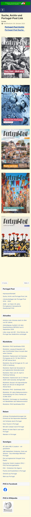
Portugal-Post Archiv (14, 27)
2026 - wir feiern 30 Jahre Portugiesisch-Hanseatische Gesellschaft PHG (12, 306)
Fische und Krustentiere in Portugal (14, 471)
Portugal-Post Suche (15, 30)
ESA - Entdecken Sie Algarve (12, 468)
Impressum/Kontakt (9, 293)
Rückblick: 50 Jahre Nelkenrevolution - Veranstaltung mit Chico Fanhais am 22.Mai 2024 (15, 394)
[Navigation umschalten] (2, 10)
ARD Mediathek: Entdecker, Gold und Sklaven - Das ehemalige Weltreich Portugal (15, 453)
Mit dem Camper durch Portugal (13, 427)
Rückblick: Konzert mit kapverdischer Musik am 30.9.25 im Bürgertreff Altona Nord (15, 385)
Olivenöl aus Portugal (10, 474)
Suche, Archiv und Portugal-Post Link (15, 296)
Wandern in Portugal (9, 434)
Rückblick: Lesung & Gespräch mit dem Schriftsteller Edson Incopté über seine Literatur (15, 351)
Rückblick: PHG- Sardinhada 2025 (14, 389)
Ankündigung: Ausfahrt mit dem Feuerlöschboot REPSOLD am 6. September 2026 (13, 327)
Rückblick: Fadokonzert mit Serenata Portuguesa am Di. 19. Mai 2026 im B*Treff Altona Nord (15, 358)
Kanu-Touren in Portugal (11, 424)
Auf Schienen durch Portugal (12, 421)
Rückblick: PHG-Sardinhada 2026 (14, 346)
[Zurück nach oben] (28, 514)
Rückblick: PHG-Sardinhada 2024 (14, 404)
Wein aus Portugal (9, 476)
